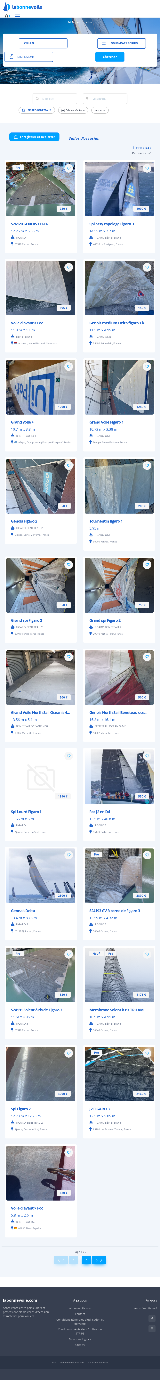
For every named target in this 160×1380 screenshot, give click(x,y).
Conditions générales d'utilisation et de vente (80, 1322)
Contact (80, 1314)
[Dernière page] (99, 1260)
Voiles (89, 22)
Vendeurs (100, 110)
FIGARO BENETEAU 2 (39, 110)
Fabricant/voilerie (75, 110)
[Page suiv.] (86, 1260)
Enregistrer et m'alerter (37, 137)
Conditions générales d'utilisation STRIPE (80, 1331)
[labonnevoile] (22, 10)
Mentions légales (80, 1339)
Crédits (80, 1345)
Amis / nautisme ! (145, 1308)
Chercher (110, 57)
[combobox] (43, 43)
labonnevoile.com (80, 1308)
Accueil (76, 22)
